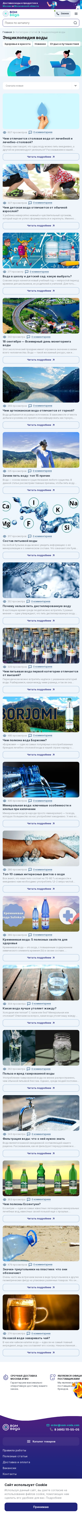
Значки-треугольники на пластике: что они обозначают (35, 1271)
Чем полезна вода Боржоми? (25, 740)
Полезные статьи (15, 1456)
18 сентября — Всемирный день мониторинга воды (37, 343)
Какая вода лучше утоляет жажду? (29, 1008)
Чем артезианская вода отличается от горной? (38, 410)
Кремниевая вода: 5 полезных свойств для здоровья (35, 941)
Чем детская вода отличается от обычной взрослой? (35, 209)
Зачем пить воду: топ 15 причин (26, 475)
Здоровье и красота (17, 43)
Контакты (10, 1474)
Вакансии (9, 1468)
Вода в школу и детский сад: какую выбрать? (37, 276)
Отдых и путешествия (64, 43)
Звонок (65, 13)
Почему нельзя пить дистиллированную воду (37, 606)
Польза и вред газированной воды (28, 1073)
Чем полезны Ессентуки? (22, 1204)
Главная (7, 32)
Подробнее (54, 1497)
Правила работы (14, 1450)
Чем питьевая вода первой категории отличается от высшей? (40, 673)
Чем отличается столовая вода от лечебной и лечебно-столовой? (37, 140)
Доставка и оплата (16, 1462)
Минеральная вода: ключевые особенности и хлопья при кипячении (37, 807)
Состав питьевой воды (20, 541)
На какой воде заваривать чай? (26, 1338)
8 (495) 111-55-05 (66, 1429)
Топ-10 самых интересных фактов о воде (34, 874)
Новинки (40, 43)
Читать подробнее (39, 156)
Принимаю (41, 1507)
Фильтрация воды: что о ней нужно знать (34, 1138)
